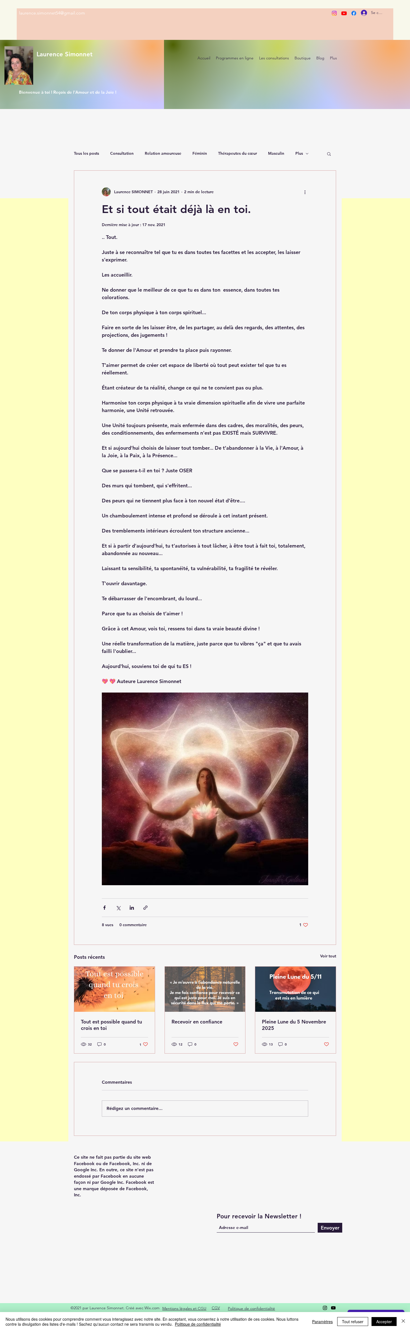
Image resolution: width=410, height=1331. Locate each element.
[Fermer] (403, 1322)
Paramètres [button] (322, 1321)
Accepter (384, 1321)
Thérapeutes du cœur (237, 153)
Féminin (199, 153)
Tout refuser (352, 1321)
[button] (329, 153)
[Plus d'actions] (305, 191)
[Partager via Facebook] (104, 907)
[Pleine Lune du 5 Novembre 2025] (295, 989)
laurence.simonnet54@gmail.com (52, 13)
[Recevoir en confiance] (205, 989)
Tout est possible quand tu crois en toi (111, 1024)
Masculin (276, 153)
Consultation (122, 153)
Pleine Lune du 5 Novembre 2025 (294, 1024)
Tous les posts (86, 153)
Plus (299, 153)
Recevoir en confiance (197, 1021)
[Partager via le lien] (145, 907)
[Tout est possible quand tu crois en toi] (114, 989)
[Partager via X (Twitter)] (118, 907)
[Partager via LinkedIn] (131, 907)
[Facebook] (354, 13)
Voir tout (328, 956)
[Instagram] (334, 13)
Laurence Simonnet (65, 54)
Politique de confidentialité (198, 1324)
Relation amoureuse (163, 153)
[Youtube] (344, 13)
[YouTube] (333, 1308)
